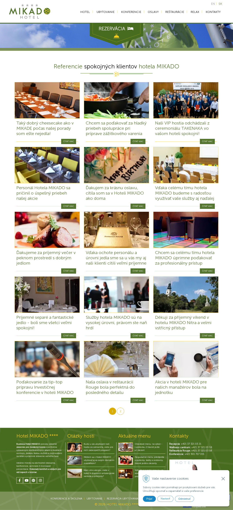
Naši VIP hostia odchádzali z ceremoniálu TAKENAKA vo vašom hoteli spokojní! (182, 128)
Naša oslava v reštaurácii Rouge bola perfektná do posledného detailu (110, 387)
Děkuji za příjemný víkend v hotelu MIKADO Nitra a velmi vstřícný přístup (183, 322)
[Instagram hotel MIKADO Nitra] (40, 480)
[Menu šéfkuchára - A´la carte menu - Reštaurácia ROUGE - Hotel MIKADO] (126, 460)
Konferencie (131, 12)
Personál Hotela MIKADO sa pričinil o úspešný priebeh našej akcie (43, 193)
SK (220, 3)
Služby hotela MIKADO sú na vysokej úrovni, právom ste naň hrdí (116, 322)
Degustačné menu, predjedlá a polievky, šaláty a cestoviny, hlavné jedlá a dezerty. (149, 460)
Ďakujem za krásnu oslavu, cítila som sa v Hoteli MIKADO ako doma (115, 193)
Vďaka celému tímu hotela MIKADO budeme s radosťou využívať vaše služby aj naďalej (184, 193)
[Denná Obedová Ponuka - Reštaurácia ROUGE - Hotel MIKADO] (126, 447)
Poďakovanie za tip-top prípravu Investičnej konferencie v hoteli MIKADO (45, 387)
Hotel (85, 12)
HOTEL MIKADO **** (122, 504)
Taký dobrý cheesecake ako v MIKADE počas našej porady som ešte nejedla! (45, 128)
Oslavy (153, 12)
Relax (195, 12)
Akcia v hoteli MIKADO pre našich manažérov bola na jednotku (181, 387)
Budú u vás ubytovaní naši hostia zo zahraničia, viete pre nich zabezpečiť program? (98, 447)
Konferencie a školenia (66, 498)
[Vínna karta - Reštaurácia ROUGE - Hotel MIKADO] (126, 473)
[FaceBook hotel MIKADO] (19, 480)
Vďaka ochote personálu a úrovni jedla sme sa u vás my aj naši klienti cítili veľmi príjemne (116, 258)
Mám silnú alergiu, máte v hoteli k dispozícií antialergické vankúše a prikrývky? (99, 473)
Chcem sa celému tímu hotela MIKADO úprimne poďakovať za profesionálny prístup (184, 258)
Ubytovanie (105, 12)
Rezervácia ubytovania (122, 498)
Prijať (149, 498)
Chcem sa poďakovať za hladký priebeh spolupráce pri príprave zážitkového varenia (116, 128)
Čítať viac (68, 141)
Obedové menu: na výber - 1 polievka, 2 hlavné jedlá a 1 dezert (148, 447)
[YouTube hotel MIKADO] (26, 480)
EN (213, 3)
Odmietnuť (184, 498)
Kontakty (213, 12)
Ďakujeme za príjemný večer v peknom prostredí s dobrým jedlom (46, 258)
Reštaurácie (174, 12)
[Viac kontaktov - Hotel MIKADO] (190, 468)
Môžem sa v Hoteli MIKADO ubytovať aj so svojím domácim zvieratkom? (99, 460)
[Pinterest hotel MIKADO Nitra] (33, 480)
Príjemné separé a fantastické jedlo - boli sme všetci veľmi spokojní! (45, 322)
